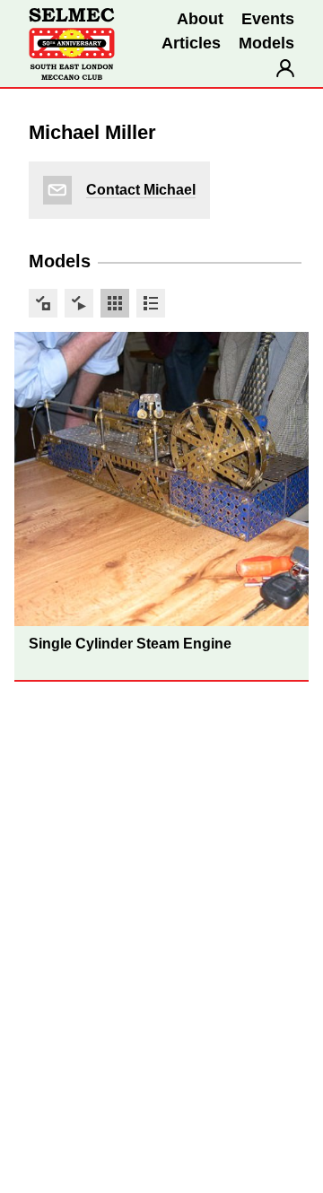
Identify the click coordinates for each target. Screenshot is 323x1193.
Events (267, 19)
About (200, 19)
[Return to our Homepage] (71, 44)
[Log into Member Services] (285, 68)
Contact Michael (141, 189)
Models (266, 43)
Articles (191, 43)
